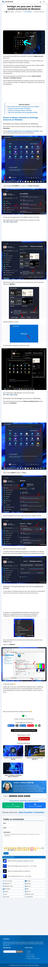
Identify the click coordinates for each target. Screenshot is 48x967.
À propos (29, 951)
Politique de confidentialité (33, 958)
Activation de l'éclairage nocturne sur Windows (20, 110)
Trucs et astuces (28, 11)
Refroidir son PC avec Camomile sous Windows (13, 758)
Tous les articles (30, 954)
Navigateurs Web (8, 886)
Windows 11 (27, 796)
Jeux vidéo (6, 896)
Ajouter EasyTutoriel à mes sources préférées (25, 730)
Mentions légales (31, 956)
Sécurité (28, 891)
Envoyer (6, 853)
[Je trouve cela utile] (23, 716)
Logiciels (28, 883)
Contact (28, 953)
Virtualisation (29, 896)
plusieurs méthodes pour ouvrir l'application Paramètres (23, 131)
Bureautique (7, 888)
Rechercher (19, 951)
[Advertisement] (24, 21)
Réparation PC (7, 883)
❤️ (32, 848)
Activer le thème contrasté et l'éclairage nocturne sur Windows (23, 106)
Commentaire (6, 832)
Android (28, 886)
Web (27, 888)
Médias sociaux (30, 894)
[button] (40, 2)
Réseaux (6, 891)
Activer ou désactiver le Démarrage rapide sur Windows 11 (13, 776)
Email (4, 827)
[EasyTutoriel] (7, 2)
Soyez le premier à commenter (31, 812)
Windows (20, 796)
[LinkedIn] (32, 783)
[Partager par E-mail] (39, 725)
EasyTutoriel (18, 965)
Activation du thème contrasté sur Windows (19, 108)
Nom (4, 823)
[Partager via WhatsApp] (36, 725)
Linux (5, 894)
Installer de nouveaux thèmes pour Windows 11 (34, 758)
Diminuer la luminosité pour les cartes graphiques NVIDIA (22, 112)
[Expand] (44, 2)
